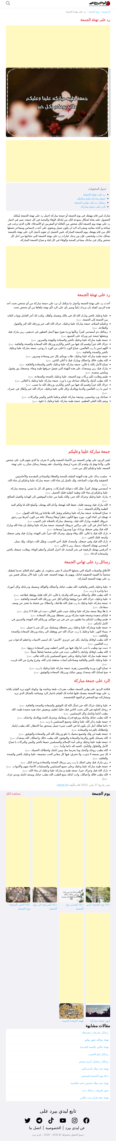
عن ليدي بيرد (75, 1128)
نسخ (78, 319)
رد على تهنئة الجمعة (94, 194)
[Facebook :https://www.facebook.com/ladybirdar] (86, 1123)
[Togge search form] (8, 3)
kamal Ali (62, 784)
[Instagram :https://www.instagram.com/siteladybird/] (74, 1123)
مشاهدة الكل (13, 793)
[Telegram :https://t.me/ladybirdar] (39, 1123)
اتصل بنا (35, 1128)
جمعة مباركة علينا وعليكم (91, 198)
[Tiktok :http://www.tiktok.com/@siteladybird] (51, 1123)
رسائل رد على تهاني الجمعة (90, 202)
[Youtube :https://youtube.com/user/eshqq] (62, 1123)
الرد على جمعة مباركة (93, 206)
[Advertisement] (58, 46)
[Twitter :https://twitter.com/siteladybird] (27, 1123)
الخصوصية (53, 1128)
